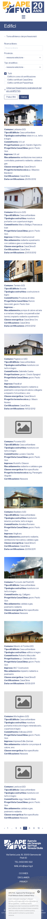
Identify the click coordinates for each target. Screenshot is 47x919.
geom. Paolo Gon (22, 304)
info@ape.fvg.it (26, 866)
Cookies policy (29, 910)
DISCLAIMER (23, 878)
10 (39, 828)
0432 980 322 (26, 862)
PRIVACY (24, 882)
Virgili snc (17, 534)
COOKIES (23, 873)
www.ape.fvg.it (21, 899)
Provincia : (8, 53)
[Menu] (23, 16)
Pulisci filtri (11, 97)
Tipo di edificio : (11, 63)
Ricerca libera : (10, 44)
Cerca (24, 97)
